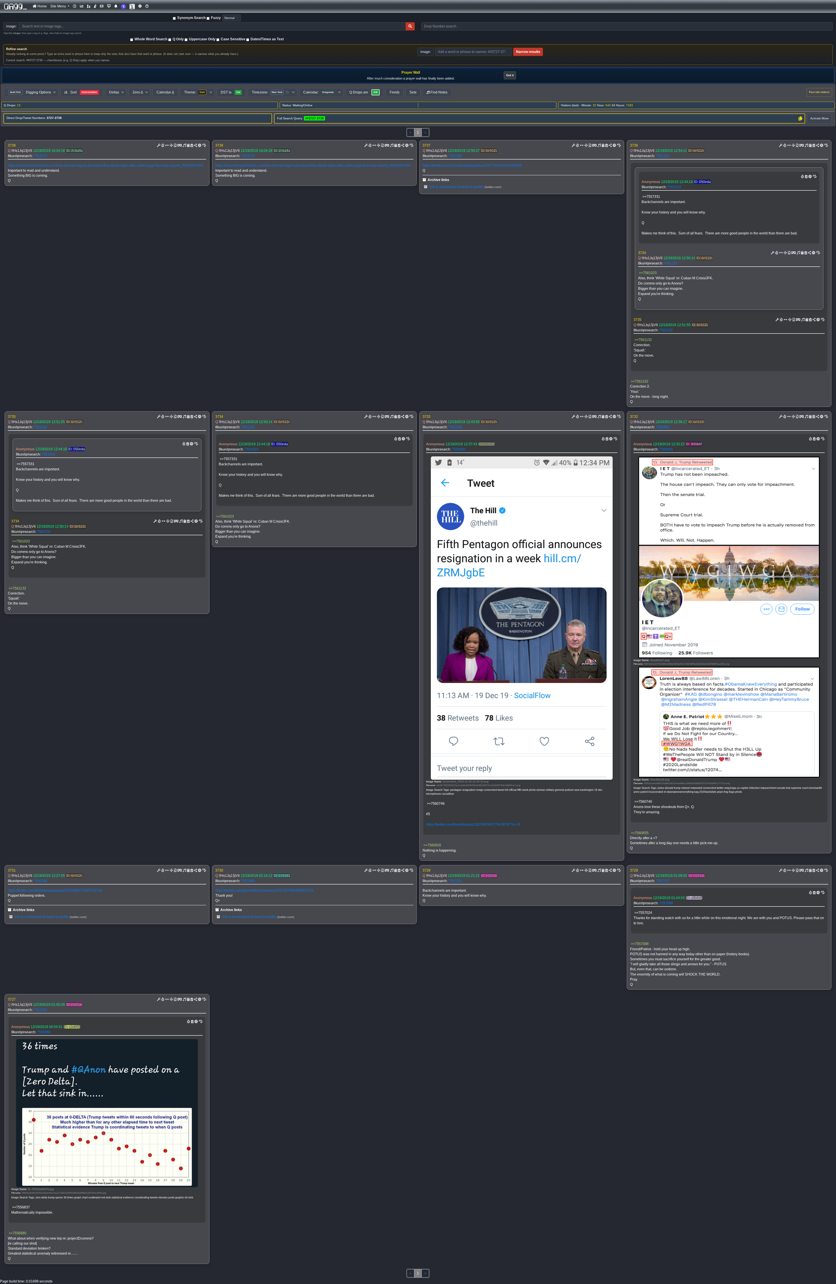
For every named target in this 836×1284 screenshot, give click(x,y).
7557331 (455, 881)
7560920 (458, 449)
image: (425, 52)
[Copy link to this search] (800, 118)
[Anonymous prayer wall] (95, 6)
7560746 (40, 881)
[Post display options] (158, 145)
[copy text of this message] (191, 145)
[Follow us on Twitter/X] (132, 6)
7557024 (40, 1010)
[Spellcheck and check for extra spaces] (203, 145)
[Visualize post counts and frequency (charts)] (81, 6)
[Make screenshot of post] (188, 145)
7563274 (40, 156)
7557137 (662, 881)
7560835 (666, 449)
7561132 (670, 263)
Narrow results (528, 52)
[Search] (410, 26)
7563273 (248, 156)
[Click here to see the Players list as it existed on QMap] (88, 6)
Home (42, 6)
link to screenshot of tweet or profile (456, 187)
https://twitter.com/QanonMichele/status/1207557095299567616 (264, 890)
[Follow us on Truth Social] (123, 6)
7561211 (662, 156)
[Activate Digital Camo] (179, 145)
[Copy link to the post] (195, 145)
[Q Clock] (74, 6)
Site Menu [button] (58, 6)
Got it (510, 75)
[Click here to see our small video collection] (101, 6)
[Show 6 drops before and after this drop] (166, 145)
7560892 (662, 427)
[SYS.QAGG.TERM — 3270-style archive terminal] (109, 6)
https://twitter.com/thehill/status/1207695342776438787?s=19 (473, 824)
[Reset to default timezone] (287, 92)
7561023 (674, 187)
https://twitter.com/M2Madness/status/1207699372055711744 (55, 890)
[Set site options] (140, 6)
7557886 (248, 881)
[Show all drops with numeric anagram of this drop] (171, 145)
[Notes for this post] (184, 145)
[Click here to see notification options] (116, 6)
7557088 (666, 903)
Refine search (16, 49)
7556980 (44, 1032)
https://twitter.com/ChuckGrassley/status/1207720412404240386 (472, 165)
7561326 (455, 156)
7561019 (455, 427)
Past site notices (819, 92)
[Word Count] (162, 145)
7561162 (666, 330)
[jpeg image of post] (175, 145)
